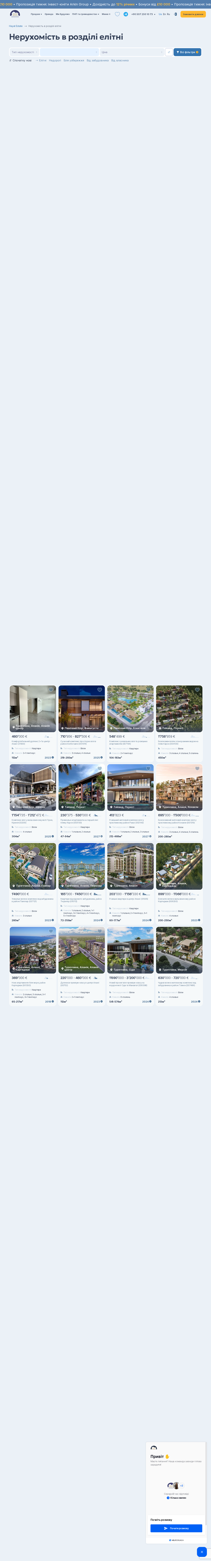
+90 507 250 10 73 (142, 14)
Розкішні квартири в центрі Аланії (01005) (128, 899)
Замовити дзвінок (193, 14)
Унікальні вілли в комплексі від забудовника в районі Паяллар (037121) (32, 900)
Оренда (49, 14)
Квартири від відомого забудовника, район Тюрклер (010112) (81, 900)
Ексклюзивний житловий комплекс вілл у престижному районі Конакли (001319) (177, 821)
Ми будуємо (63, 14)
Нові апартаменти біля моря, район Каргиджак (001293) (28, 984)
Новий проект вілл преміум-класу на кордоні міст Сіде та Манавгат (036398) (128, 984)
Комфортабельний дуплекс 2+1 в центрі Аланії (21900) (31, 742)
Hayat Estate (16, 26)
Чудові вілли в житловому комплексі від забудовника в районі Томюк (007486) (177, 984)
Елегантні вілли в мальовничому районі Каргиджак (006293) (177, 900)
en (164, 14)
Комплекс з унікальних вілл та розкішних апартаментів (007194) (128, 742)
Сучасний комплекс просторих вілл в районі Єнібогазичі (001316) (78, 742)
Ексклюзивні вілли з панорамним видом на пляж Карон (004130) (178, 742)
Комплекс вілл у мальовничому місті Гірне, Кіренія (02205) (32, 821)
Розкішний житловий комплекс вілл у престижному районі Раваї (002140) (126, 821)
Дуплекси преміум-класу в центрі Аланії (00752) (79, 984)
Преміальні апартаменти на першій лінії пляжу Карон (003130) (79, 821)
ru (168, 14)
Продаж (35, 14)
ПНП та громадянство (84, 14)
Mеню (105, 14)
